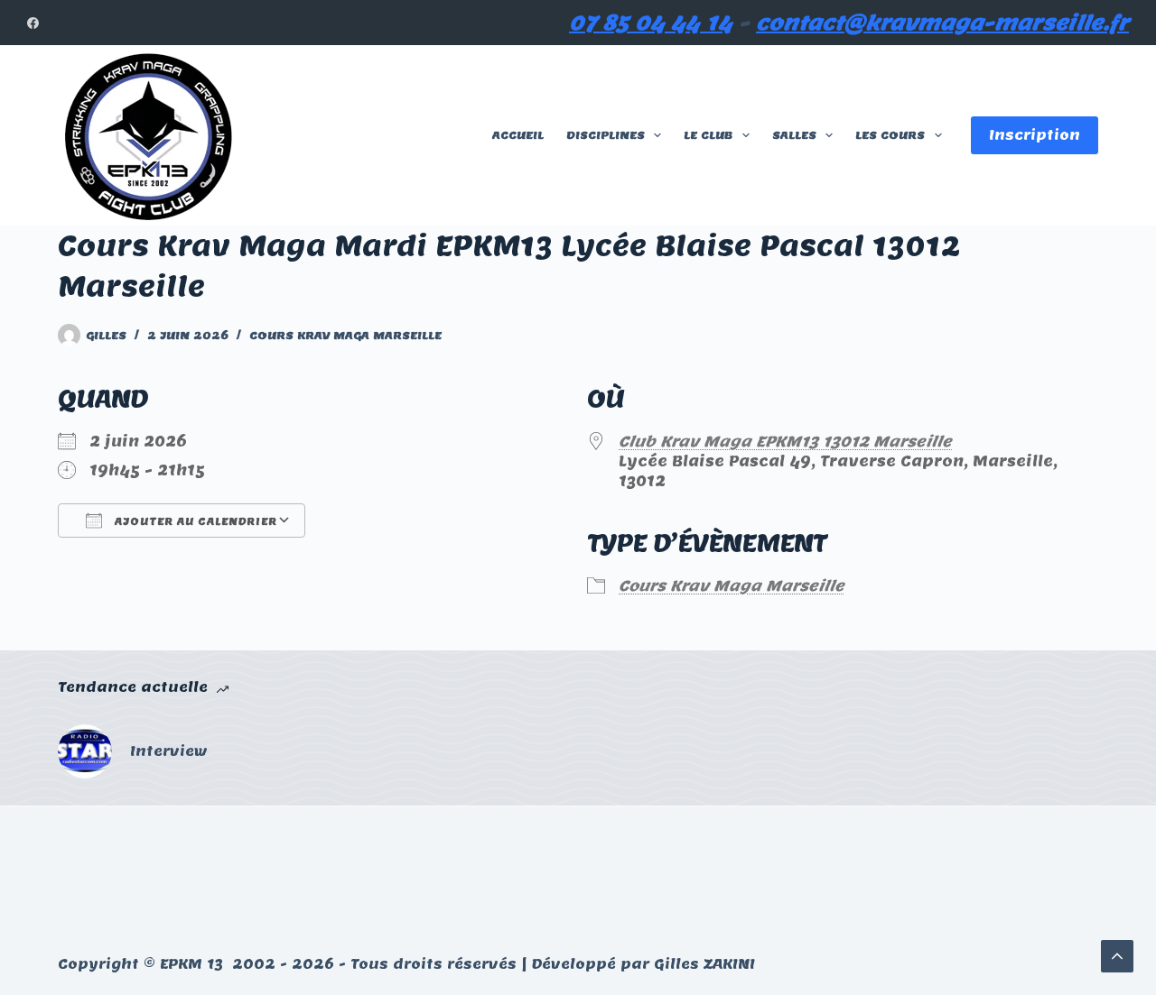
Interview (169, 751)
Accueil (518, 135)
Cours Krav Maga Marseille (345, 335)
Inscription (1034, 134)
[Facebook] (33, 23)
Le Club (708, 135)
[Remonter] (1117, 956)
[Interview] (85, 751)
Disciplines (605, 135)
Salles (794, 135)
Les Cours (890, 135)
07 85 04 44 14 (650, 22)
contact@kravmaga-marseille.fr (942, 22)
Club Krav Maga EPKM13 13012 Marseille (785, 441)
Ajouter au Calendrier (194, 521)
